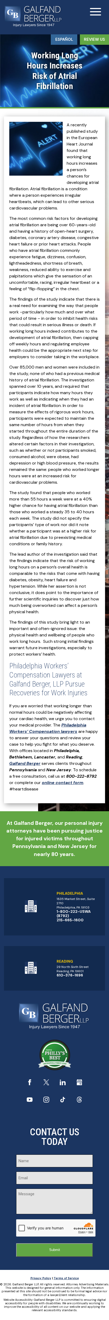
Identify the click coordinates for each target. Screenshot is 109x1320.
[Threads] (79, 1101)
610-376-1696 (70, 975)
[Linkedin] (62, 1084)
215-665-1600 (70, 920)
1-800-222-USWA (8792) (74, 913)
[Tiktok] (62, 1101)
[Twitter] (46, 1084)
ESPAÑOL (64, 39)
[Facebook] (29, 1084)
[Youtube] (29, 1101)
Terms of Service (66, 1278)
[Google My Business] (79, 1084)
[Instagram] (46, 1101)
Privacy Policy (40, 1278)
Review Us (94, 39)
